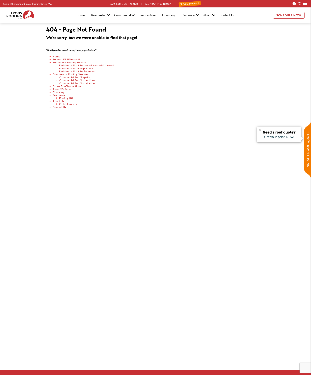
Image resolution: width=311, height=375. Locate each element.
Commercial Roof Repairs (74, 77)
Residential (98, 15)
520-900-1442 (153, 4)
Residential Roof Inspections (76, 68)
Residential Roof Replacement (77, 71)
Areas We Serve (62, 89)
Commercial (122, 15)
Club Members (68, 104)
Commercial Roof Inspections (77, 80)
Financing (168, 15)
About (207, 15)
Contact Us (227, 15)
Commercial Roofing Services (70, 74)
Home (80, 15)
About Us (58, 101)
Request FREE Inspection (68, 59)
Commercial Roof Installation (77, 83)
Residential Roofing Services (69, 62)
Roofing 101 (66, 98)
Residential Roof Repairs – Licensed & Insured (86, 65)
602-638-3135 (118, 4)
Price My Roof (190, 4)
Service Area (147, 15)
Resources (189, 15)
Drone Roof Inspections (67, 86)
